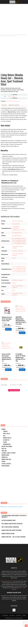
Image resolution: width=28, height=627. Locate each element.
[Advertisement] (14, 19)
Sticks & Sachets (6, 464)
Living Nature (16, 224)
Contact (24, 615)
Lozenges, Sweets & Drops (9, 453)
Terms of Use (12, 615)
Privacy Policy (5, 615)
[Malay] (16, 381)
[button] (26, 2)
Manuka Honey (5, 455)
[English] (8, 381)
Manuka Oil (5, 457)
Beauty (14, 283)
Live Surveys (18, 615)
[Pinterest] (14, 610)
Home (2, 34)
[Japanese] (13, 381)
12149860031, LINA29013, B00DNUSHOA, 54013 (18, 228)
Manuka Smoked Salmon (8, 533)
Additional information (14, 105)
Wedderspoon (6, 444)
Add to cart (8, 329)
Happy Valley (6, 433)
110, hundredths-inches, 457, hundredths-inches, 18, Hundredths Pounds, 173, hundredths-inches (19, 269)
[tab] (4, 105)
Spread (3, 461)
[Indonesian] (10, 381)
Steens (5, 442)
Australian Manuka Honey (9, 520)
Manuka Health (7, 438)
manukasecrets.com (8, 581)
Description (4, 105)
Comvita (5, 431)
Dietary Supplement (7, 446)
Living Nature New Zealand (17, 247)
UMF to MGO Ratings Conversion (10, 527)
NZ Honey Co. (6, 440)
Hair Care (4, 451)
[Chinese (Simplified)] (2, 381)
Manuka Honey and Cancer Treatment (12, 530)
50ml (13, 290)
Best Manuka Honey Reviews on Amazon (12, 523)
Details (3, 329)
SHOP (7, 595)
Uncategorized (5, 466)
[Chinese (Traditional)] (5, 381)
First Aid (8, 101)
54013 (14, 258)
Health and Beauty (17, 221)
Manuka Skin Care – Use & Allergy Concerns (13, 537)
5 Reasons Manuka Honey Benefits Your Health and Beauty (14, 516)
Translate (20, 384)
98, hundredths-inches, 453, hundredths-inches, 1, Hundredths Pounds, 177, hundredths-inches (19, 240)
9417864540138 (17, 233)
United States (11, 96)
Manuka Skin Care (8, 34)
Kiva (4, 436)
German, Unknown (17, 251)
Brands (3, 429)
